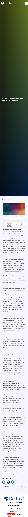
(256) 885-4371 (14, 511)
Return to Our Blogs (7, 491)
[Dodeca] (7, 3)
